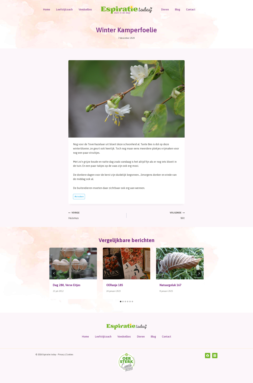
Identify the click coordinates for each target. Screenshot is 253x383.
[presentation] (73, 263)
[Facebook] (207, 355)
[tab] (120, 301)
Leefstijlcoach (64, 9)
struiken (79, 196)
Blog (177, 9)
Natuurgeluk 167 (170, 285)
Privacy (61, 354)
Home (46, 9)
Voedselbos (85, 9)
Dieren (165, 9)
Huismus (74, 216)
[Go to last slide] (54, 273)
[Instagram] (214, 355)
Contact (190, 9)
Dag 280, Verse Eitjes (66, 285)
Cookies (69, 354)
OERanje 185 (114, 285)
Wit (177, 216)
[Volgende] (199, 273)
